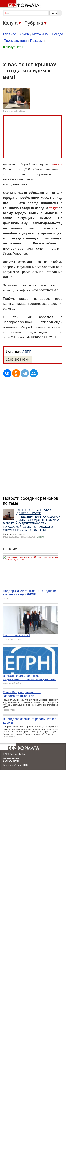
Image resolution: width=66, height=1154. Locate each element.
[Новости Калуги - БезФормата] (20, 4)
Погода (57, 34)
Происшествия (15, 40)
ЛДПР (26, 351)
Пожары (36, 40)
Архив (24, 34)
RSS (25, 765)
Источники (40, 34)
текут (53, 208)
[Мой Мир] (34, 373)
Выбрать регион (11, 761)
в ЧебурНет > (13, 47)
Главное (9, 34)
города (57, 164)
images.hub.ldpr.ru (17, 111)
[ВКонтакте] (7, 373)
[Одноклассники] (16, 373)
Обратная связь (11, 758)
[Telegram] (25, 373)
